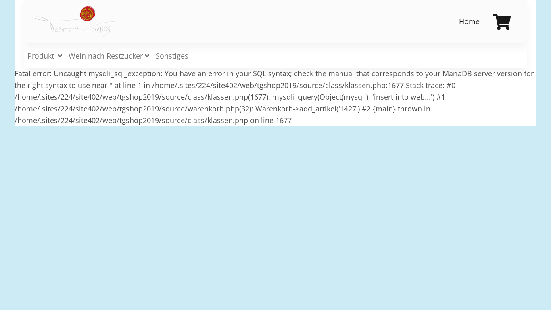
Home (469, 21)
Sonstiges (172, 56)
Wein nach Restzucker (107, 56)
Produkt (41, 56)
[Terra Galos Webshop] (75, 22)
